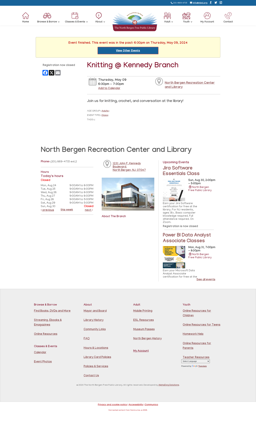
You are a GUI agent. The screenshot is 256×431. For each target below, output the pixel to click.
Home (25, 22)
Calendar (40, 352)
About (98, 22)
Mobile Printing (142, 311)
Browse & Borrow (47, 22)
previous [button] (48, 210)
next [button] (88, 210)
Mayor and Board (95, 311)
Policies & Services (96, 366)
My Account (207, 22)
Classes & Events (75, 22)
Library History (93, 320)
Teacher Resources (196, 357)
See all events (205, 280)
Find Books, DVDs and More (52, 311)
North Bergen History (147, 339)
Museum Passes (144, 329)
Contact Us (91, 376)
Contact (228, 22)
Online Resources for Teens (201, 325)
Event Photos (43, 362)
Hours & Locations (96, 348)
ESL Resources (143, 320)
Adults (105, 111)
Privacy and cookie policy (112, 405)
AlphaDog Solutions (168, 385)
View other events (128, 50)
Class (105, 115)
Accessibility (136, 405)
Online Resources (45, 334)
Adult (167, 22)
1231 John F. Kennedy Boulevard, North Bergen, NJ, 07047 (129, 167)
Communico (151, 405)
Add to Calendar (109, 88)
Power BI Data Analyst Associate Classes (187, 238)
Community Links (95, 329)
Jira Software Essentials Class (181, 171)
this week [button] (66, 210)
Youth (186, 22)
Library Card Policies (97, 357)
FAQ (87, 339)
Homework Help (193, 334)
